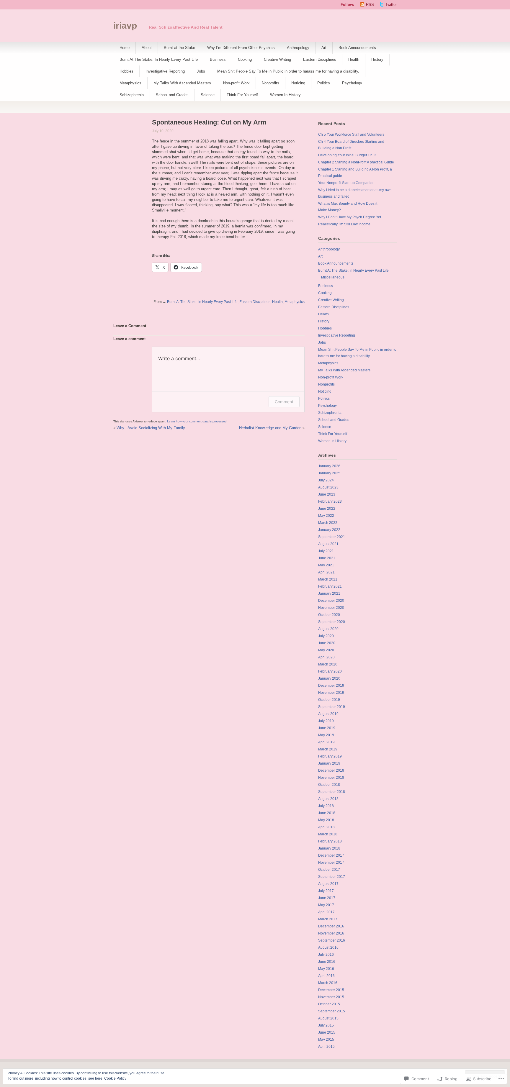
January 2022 (329, 530)
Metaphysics (130, 83)
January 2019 (329, 763)
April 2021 (326, 572)
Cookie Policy (115, 1078)
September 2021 (331, 537)
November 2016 (331, 933)
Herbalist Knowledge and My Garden (270, 428)
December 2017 (331, 855)
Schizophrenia (132, 95)
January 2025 (329, 473)
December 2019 (331, 685)
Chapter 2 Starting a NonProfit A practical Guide (356, 162)
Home (125, 47)
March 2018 (327, 834)
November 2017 (331, 862)
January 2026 (329, 466)
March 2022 (327, 523)
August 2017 (328, 884)
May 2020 (326, 650)
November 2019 (331, 693)
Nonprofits (270, 83)
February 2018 (330, 841)
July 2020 (326, 636)
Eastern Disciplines (319, 59)
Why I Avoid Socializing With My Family (151, 428)
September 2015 (331, 1011)
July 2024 (326, 480)
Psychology (352, 83)
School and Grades (172, 95)
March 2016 (327, 983)
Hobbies (126, 71)
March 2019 (327, 749)
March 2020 (327, 664)
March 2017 (327, 919)
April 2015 (326, 1047)
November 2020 (331, 608)
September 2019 (331, 707)
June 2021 (326, 558)
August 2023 (328, 487)
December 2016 (331, 926)
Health (353, 59)
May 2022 (326, 516)
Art (323, 47)
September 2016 (331, 940)
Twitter (391, 4)
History (377, 59)
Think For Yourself (242, 95)
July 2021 (326, 551)
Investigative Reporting (165, 71)
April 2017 (326, 912)
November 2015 (331, 997)
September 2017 (331, 877)
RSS (370, 4)
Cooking (245, 59)
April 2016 (326, 976)
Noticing (298, 83)
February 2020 (330, 671)
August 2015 (328, 1018)
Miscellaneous (332, 277)
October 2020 (329, 615)
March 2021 (327, 579)
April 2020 (326, 657)
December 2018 (331, 770)
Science (208, 95)
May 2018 (326, 820)
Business (218, 59)
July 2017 (326, 891)
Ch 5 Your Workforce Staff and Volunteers (351, 134)
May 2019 (326, 735)
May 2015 (326, 1039)
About (147, 47)
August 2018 (328, 799)
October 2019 (329, 700)
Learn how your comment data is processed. (197, 421)
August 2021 (328, 544)
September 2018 (331, 792)
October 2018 (329, 785)
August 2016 (328, 947)
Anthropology (298, 47)
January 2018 (329, 848)
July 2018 (326, 806)
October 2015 (329, 1004)
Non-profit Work (236, 83)
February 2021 (330, 586)
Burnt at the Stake (179, 47)
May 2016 (326, 969)
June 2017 (326, 898)
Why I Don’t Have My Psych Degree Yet (349, 217)
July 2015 (326, 1025)
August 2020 (328, 629)
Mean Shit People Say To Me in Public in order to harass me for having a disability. (288, 71)
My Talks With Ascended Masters (182, 83)
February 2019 (330, 756)
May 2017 (326, 905)
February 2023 (330, 501)
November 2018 (331, 778)
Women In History (285, 95)
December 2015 (331, 990)
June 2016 (326, 962)
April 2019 (326, 742)
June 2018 (326, 813)
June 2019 (326, 728)
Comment (284, 401)
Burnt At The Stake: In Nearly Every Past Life (159, 59)
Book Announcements (357, 47)
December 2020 (331, 601)
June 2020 (326, 643)
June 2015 (326, 1032)
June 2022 (326, 508)
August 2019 (328, 714)
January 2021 (329, 593)
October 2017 (329, 870)
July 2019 (326, 721)
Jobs (201, 71)
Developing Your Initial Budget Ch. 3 (347, 155)
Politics (323, 83)
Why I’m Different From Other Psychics (241, 47)
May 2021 (326, 565)
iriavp (125, 25)
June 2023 (326, 494)
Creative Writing (277, 59)
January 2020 (329, 678)
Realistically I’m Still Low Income (344, 224)
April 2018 (326, 827)
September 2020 (331, 622)
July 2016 (326, 954)
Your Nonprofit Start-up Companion (346, 183)
